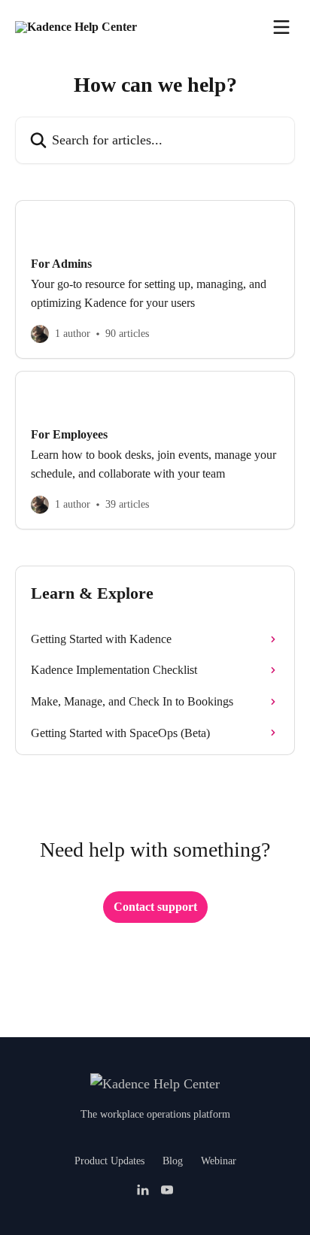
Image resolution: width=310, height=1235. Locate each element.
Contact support (155, 906)
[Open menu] (281, 27)
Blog (173, 1161)
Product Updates (109, 1161)
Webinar (218, 1161)
